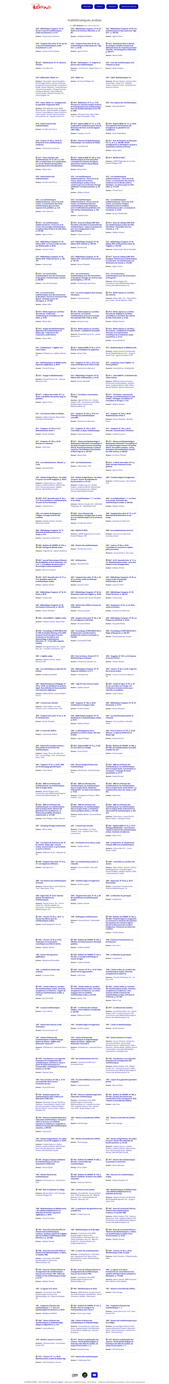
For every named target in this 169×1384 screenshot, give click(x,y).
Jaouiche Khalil (47, 998)
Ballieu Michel (48, 693)
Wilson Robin (47, 829)
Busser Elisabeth (130, 249)
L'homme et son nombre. (85, 1190)
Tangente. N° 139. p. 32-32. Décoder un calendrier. (48, 442)
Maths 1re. (80, 77)
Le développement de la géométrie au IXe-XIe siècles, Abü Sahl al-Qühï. (85, 733)
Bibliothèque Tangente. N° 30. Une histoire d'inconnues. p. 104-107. (50, 606)
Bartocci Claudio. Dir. (86, 504)
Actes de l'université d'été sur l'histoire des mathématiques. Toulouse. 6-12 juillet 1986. (121, 1210)
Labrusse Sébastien (113, 1043)
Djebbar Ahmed (83, 192)
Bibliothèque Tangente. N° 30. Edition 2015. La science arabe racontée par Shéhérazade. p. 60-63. (51, 244)
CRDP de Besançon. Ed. (83, 1195)
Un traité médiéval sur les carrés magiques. (86, 1081)
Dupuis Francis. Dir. (50, 903)
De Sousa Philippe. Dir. (86, 81)
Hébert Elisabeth (57, 1106)
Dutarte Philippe (112, 871)
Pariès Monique (61, 87)
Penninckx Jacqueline (44, 89)
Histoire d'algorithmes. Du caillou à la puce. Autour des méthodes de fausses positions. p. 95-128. (121, 1141)
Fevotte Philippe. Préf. (114, 163)
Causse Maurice (48, 1328)
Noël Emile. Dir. (76, 1260)
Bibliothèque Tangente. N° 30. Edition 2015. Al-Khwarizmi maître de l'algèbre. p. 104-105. (120, 244)
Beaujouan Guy (80, 1256)
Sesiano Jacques (83, 298)
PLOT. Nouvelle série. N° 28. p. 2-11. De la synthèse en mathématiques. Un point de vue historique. (51, 500)
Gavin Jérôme (118, 368)
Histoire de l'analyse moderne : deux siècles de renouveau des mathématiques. (50, 748)
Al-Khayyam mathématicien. (87, 917)
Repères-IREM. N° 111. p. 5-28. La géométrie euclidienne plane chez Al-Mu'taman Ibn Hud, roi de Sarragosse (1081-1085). (86, 127)
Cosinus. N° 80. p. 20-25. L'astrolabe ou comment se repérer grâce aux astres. (119, 547)
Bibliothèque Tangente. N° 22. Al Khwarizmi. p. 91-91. (121, 704)
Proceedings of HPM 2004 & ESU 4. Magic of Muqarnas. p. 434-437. (121, 632)
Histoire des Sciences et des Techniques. (49, 1026)
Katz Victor (117, 945)
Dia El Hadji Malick (119, 133)
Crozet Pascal (118, 190)
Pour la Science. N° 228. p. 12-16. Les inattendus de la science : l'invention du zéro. (50, 1082)
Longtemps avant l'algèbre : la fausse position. (120, 364)
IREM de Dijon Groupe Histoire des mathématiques (86, 1293)
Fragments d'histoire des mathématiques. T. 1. (118, 1307)
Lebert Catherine (60, 112)
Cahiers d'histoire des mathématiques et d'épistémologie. (85, 1322)
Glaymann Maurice (84, 1182)
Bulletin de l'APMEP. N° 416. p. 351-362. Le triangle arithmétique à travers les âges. (86, 957)
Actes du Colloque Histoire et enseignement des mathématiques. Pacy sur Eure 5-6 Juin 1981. (85, 1272)
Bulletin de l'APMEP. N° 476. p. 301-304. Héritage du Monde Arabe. (51, 546)
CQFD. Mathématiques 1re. (121, 77)
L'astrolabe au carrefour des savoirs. (120, 863)
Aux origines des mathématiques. (124, 103)
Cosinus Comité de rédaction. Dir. (120, 676)
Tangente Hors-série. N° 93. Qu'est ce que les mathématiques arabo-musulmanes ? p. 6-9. (51, 46)
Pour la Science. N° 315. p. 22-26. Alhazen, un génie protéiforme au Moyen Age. (120, 733)
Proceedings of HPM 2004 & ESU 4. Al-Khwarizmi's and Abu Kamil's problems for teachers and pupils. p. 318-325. (86, 634)
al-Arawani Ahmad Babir (44, 419)
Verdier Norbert (118, 662)
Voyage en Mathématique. (53, 375)
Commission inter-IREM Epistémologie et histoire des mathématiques (83, 1235)
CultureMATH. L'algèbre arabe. (55, 618)
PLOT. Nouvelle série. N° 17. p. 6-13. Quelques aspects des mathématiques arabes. (51, 579)
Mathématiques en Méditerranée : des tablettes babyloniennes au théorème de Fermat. (121, 1192)
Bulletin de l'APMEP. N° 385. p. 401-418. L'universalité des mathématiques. (86, 1162)
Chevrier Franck (118, 85)
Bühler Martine (59, 818)
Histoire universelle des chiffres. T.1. (85, 1119)
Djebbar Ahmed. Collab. (128, 871)
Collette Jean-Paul (84, 1360)
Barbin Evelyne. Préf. (50, 791)
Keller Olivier (129, 385)
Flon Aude (129, 553)
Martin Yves (117, 835)
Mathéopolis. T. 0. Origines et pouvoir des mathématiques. (86, 64)
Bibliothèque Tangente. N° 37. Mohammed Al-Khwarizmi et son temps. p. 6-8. (50, 532)
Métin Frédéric (111, 818)
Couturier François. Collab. (125, 1068)
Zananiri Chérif (47, 249)
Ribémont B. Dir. (49, 852)
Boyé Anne (116, 795)
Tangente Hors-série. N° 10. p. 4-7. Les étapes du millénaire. (51, 863)
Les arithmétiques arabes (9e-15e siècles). (51, 670)
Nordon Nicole (41, 1108)
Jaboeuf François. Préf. (83, 1106)
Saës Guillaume (56, 91)
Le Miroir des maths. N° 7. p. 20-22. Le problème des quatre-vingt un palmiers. (51, 396)
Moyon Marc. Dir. (119, 298)
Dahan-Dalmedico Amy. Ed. (81, 1239)
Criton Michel (47, 770)
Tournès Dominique (49, 283)
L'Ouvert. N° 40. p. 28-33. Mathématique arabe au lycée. (119, 1252)
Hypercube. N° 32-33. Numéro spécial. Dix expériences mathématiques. (49, 898)
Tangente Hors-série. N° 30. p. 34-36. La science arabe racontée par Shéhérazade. (86, 579)
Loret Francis (83, 68)
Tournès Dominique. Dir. (122, 977)
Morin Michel (110, 1281)
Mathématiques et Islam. (88, 1289)
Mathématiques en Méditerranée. (124, 348)
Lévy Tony (116, 1104)
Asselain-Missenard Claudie (49, 522)
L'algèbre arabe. (46, 656)
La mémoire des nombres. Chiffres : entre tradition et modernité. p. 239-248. (86, 1010)
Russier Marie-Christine (55, 114)
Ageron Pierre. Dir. (85, 400)
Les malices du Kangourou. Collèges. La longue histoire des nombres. (48, 515)
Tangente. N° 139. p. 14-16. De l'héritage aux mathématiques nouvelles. (84, 416)
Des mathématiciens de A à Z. (122, 530)
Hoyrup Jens (46, 1131)
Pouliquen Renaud (42, 91)
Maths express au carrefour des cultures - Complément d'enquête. (85, 330)
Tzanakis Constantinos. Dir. (54, 649)
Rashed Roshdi (47, 468)
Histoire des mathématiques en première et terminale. (120, 1161)
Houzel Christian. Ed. (87, 1241)
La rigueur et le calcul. (49, 1289)
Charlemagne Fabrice (43, 83)
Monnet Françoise (118, 1330)
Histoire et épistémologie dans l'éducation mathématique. (86, 1096)
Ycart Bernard (47, 68)
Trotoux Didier (53, 1108)
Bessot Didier (117, 55)
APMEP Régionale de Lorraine (124, 161)
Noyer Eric (120, 83)
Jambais (82, 1296)
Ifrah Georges (83, 1123)
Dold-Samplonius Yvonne (122, 636)
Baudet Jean (82, 770)
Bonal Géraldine (59, 81)
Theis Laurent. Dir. (84, 234)
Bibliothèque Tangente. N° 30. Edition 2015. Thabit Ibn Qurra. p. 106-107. (50, 259)
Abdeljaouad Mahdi (85, 36)
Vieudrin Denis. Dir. (57, 116)
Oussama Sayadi (84, 611)
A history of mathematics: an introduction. (119, 941)
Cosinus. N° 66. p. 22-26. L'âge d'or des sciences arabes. (121, 670)
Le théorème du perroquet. (121, 896)
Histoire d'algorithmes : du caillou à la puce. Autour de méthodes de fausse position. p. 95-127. (86, 479)
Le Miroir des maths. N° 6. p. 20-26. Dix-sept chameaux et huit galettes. (120, 464)
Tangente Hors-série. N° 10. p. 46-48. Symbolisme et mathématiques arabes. (86, 898)
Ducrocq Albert (119, 721)
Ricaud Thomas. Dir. (50, 379)
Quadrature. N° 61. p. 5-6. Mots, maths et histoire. (120, 606)
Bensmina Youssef (50, 1102)
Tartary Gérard (116, 1332)
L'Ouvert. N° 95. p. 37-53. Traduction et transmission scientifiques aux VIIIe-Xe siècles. (49, 942)
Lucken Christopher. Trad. (85, 116)
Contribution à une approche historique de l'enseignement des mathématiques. (121, 1061)
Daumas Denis (47, 1072)
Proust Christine (119, 1041)
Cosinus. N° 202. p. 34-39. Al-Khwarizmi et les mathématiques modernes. (49, 143)
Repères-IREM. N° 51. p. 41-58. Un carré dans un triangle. (86, 747)
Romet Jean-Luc (49, 1180)
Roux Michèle (83, 1193)
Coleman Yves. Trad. (55, 708)
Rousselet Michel (119, 106)
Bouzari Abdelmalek (120, 213)
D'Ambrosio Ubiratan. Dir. (87, 662)
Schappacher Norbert (86, 795)
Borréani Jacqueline (43, 1106)
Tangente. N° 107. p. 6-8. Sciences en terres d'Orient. (121, 657)
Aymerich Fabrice (112, 87)
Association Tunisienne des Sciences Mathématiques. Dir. (119, 887)
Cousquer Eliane (48, 975)
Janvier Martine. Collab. (124, 300)
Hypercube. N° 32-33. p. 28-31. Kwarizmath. (119, 882)
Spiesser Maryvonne (126, 387)
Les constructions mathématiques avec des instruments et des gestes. (121, 276)
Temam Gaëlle (41, 93)
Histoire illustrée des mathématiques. (46, 1176)
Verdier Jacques (119, 481)
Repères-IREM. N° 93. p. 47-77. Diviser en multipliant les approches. (86, 349)
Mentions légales (57, 1382)
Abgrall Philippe (83, 738)
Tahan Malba (48, 706)
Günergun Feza (122, 1051)
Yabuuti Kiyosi (48, 886)
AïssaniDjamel (49, 1104)
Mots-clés (87, 6)
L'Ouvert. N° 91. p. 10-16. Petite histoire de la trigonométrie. (86, 971)
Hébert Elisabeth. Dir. (120, 1180)
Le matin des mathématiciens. (87, 1251)
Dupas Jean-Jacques (85, 434)
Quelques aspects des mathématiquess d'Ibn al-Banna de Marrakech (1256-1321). (49, 1097)
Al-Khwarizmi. (81, 560)
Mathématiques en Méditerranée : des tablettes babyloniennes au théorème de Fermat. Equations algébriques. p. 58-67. (51, 1211)
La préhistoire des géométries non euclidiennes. (86, 1209)
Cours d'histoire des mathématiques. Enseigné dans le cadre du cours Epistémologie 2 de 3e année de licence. (86, 516)
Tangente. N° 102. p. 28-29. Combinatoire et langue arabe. (83, 704)
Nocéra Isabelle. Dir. (52, 905)
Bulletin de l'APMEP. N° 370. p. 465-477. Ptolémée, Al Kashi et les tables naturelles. (86, 1177)
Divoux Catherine (59, 83)
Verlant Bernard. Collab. (115, 873)
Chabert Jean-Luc (49, 483)
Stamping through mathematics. (53, 826)
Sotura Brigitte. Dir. (43, 95)
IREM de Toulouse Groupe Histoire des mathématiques (119, 382)
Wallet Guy (86, 1330)
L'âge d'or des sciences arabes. (87, 684)
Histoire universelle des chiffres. (88, 1139)
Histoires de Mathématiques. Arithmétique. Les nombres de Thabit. (85, 142)
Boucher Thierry (130, 867)
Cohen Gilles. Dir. (119, 848)
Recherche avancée (129, 6)
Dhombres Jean (49, 1343)
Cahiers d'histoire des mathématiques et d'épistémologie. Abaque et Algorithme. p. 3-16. (49, 1323)
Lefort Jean (46, 447)
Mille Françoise (130, 1279)
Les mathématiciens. (84, 462)
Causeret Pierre (119, 553)
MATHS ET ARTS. (119, 158)
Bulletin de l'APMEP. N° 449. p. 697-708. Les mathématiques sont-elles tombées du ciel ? (121, 748)
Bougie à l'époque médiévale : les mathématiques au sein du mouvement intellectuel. (51, 1162)
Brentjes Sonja (83, 114)
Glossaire (112, 6)
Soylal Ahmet (110, 1051)
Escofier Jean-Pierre (49, 129)
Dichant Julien (118, 753)
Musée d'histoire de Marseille (124, 351)
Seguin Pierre (94, 68)
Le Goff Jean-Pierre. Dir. (122, 1011)
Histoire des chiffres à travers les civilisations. (86, 606)
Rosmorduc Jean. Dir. (50, 1030)
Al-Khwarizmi (48, 353)
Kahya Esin (130, 1041)
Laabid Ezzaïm (83, 215)
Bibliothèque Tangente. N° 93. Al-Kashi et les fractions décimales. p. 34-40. (86, 31)
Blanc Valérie (118, 867)
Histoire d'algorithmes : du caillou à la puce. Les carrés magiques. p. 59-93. (51, 478)
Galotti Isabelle (52, 110)
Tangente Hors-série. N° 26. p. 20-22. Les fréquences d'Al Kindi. (86, 619)
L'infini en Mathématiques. (121, 1025)
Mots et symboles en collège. (54, 1190)
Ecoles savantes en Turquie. (121, 1037)
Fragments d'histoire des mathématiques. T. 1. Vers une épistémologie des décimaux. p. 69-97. (50, 1308)
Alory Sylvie (47, 81)
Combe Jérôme (130, 85)
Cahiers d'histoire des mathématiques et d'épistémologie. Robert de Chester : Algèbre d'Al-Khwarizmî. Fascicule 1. (49, 1040)
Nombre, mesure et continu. (51, 1340)
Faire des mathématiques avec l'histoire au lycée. (120, 64)
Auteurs (100, 6)
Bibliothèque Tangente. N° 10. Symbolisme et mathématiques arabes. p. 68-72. (86, 718)
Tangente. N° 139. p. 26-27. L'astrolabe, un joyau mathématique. (85, 429)
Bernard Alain (118, 1085)
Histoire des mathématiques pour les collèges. (121, 1322)
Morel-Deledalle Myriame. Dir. (117, 353)
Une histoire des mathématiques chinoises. (51, 882)
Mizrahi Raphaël (112, 387)
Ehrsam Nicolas (119, 81)
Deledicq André (49, 521)
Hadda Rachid (125, 1045)
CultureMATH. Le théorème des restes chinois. (121, 376)
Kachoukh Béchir (119, 340)
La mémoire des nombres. (123, 1008)
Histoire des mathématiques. (87, 545)
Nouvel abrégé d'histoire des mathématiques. (84, 766)
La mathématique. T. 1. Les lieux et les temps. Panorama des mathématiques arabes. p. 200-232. (121, 500)
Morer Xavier (41, 114)
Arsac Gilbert (82, 1167)
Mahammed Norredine (50, 960)
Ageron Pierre (118, 36)
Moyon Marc (117, 150)
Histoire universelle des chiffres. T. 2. (120, 1119)
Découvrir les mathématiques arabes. (120, 1176)
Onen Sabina (111, 1049)
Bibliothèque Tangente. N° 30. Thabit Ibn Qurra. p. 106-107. (120, 593)
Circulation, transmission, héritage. (84, 395)
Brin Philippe (48, 818)
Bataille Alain (91, 1294)
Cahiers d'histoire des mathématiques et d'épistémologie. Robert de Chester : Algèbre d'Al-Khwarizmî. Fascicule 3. (85, 1040)
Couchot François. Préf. (125, 1013)
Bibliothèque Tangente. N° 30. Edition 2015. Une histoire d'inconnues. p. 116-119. (86, 259)
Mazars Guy (92, 1256)
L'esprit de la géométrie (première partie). (121, 1081)
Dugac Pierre (48, 753)
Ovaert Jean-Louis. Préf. (121, 1311)
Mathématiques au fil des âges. (88, 1230)
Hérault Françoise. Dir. (55, 93)
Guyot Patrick (118, 693)
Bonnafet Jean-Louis (50, 108)
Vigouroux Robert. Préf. (124, 355)
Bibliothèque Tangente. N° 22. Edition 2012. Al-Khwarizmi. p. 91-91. (85, 376)
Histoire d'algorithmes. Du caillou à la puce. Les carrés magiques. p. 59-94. (51, 1140)
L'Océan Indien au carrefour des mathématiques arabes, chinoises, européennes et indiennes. (120, 972)
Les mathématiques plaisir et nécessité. (119, 717)
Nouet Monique (118, 1165)
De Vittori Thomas (119, 455)
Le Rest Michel (76, 1330)
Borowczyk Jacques (48, 487)
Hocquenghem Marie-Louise (123, 1326)
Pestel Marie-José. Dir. (86, 334)
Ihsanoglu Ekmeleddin (125, 1049)
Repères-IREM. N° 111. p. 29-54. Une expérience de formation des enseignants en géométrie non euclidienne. (121, 127)
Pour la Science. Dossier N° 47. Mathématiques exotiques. (85, 657)
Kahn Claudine (118, 1256)
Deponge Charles (124, 818)
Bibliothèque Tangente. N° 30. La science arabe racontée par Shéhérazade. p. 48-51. (121, 579)
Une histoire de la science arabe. (88, 843)
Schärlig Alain (129, 368)
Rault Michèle (121, 1281)
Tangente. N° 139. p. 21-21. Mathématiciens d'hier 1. (48, 429)
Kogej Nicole (47, 551)
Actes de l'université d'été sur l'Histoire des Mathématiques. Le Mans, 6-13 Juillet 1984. (51, 1253)
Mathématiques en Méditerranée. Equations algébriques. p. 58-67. (51, 364)
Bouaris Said (60, 1104)
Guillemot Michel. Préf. (128, 1218)
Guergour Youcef (84, 133)
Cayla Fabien (110, 83)
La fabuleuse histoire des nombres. (48, 971)
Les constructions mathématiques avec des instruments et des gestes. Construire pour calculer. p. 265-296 (51, 277)
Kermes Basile (119, 1047)
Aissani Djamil (47, 1167)
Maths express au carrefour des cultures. (120, 294)
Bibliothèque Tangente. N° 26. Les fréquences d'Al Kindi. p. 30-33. (121, 619)
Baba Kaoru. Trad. (47, 888)
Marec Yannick (118, 1279)
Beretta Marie (48, 1193)
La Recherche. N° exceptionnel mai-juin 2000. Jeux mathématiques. (120, 844)
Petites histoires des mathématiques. (46, 125)
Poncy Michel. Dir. (42, 116)
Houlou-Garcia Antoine (50, 36)
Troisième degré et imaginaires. (123, 477)
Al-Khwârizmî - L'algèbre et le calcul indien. (49, 349)
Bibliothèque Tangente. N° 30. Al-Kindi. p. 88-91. (51, 593)
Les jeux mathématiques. (50, 1008)
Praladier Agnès (126, 869)
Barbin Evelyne (118, 68)
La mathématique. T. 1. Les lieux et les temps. (86, 499)
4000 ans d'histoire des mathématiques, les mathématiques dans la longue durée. (50, 786)
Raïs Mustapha (94, 1328)
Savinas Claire (131, 81)
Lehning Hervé (83, 675)
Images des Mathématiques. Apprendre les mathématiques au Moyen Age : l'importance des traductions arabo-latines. (50, 332)
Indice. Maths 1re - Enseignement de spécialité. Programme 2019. (51, 104)
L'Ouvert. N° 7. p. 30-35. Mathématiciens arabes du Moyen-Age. (51, 1358)
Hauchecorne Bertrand (86, 368)
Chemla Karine (47, 506)
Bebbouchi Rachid (84, 1015)
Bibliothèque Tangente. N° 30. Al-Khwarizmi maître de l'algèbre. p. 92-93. (86, 593)
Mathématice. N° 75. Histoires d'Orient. (51, 64)
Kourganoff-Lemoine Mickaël (46, 85)
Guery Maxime (47, 112)
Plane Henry (117, 816)
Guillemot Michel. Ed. (78, 1243)
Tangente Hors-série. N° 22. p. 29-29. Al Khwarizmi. (51, 717)
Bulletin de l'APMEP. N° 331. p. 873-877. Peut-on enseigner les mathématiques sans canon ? (86, 1308)
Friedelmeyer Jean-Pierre (87, 283)
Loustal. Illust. (76, 833)
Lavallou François (119, 434)
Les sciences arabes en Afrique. (52, 414)
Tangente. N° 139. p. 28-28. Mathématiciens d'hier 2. (118, 415)
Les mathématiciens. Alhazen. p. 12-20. (51, 463)
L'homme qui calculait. (49, 703)
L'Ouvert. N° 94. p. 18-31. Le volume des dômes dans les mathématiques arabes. (50, 919)
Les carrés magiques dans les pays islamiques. (86, 294)
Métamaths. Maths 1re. (49, 77)
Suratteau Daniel (112, 536)
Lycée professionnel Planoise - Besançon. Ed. (84, 1198)
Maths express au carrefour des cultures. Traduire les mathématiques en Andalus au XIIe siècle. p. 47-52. (50, 315)
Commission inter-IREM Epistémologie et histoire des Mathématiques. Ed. (121, 284)
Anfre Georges (59, 1193)
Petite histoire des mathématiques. (45, 178)
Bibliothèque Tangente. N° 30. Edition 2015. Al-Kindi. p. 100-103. (85, 243)
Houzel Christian (48, 368)
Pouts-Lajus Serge (84, 1313)
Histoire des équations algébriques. (47, 956)
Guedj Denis (117, 899)
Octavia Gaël (82, 247)
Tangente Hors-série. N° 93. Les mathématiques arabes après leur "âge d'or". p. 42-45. (86, 46)
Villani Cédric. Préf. (84, 466)
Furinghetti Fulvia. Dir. (51, 647)
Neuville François (112, 1045)
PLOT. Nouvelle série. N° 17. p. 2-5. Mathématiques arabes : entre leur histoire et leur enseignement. (121, 562)
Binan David (125, 1043)
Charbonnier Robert (49, 734)
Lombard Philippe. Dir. (44, 1195)
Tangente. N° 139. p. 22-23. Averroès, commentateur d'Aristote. (120, 429)
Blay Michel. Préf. (90, 506)
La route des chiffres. (48, 731)
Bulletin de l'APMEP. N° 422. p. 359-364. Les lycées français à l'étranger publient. (86, 942)
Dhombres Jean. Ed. (91, 1237)
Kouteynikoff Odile (84, 641)
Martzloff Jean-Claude (50, 489)
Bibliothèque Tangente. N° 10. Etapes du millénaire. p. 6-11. (85, 670)
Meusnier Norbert (49, 570)
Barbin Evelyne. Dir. (120, 281)
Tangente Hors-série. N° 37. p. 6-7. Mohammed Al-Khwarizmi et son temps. (121, 515)
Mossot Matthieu (48, 87)
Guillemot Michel (117, 385)
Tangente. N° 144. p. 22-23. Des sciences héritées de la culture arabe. (85, 364)
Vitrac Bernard (47, 211)
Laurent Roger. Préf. (47, 755)
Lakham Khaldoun (60, 551)
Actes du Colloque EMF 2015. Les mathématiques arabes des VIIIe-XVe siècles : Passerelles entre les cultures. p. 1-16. (120, 226)
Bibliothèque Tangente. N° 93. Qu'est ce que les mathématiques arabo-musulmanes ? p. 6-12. (50, 31)
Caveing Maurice (84, 1254)
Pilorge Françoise (59, 89)
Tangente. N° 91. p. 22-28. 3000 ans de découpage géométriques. (50, 766)
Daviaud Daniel (81, 1328)
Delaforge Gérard (112, 869)
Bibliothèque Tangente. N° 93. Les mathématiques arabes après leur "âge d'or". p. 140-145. (121, 31)
